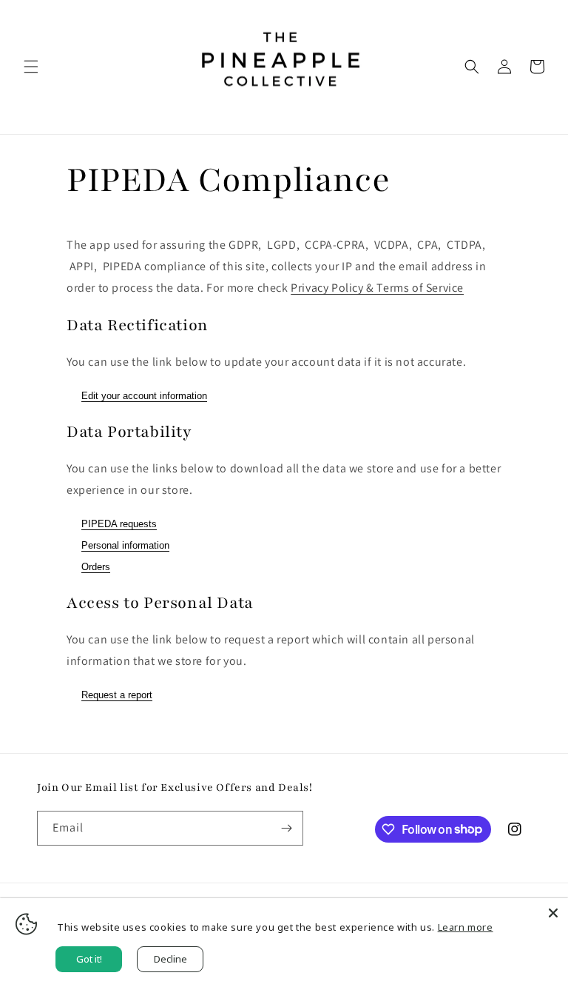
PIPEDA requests (119, 523)
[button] (31, 66)
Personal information (125, 545)
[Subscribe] (286, 828)
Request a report (116, 694)
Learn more (465, 927)
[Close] (553, 913)
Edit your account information (144, 395)
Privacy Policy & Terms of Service (377, 287)
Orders (95, 566)
